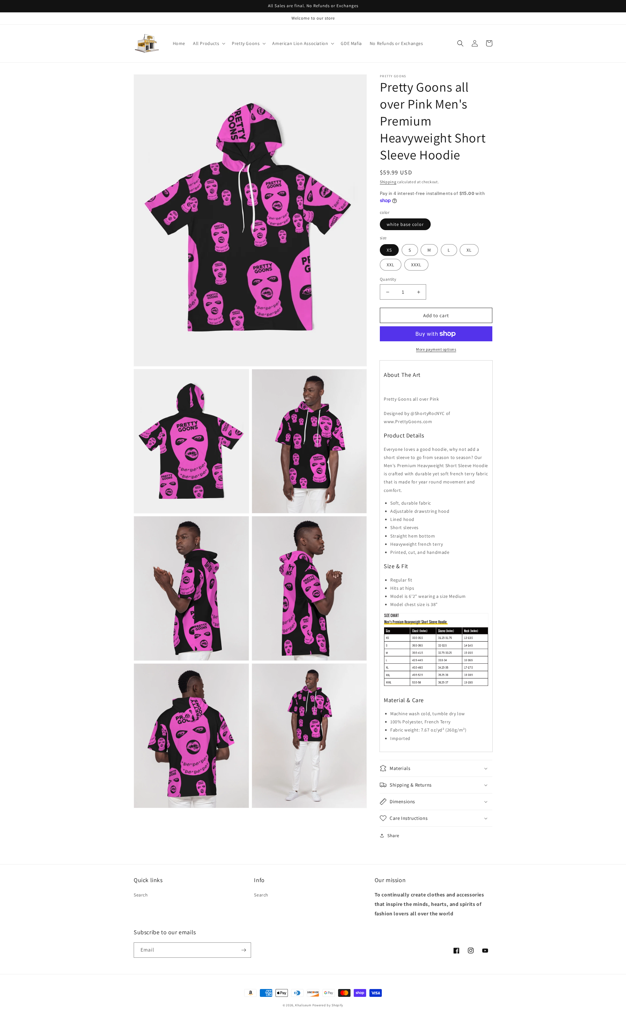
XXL (391, 265)
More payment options (436, 349)
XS (389, 250)
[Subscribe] (243, 950)
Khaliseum (303, 1005)
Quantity (388, 279)
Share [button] (393, 835)
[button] (208, 43)
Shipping (388, 181)
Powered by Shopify (328, 1005)
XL (469, 250)
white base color (405, 224)
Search (141, 895)
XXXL (416, 265)
